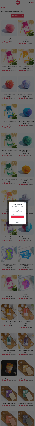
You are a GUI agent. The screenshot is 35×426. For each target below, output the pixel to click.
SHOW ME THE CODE (17, 217)
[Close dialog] (24, 202)
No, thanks (17, 222)
